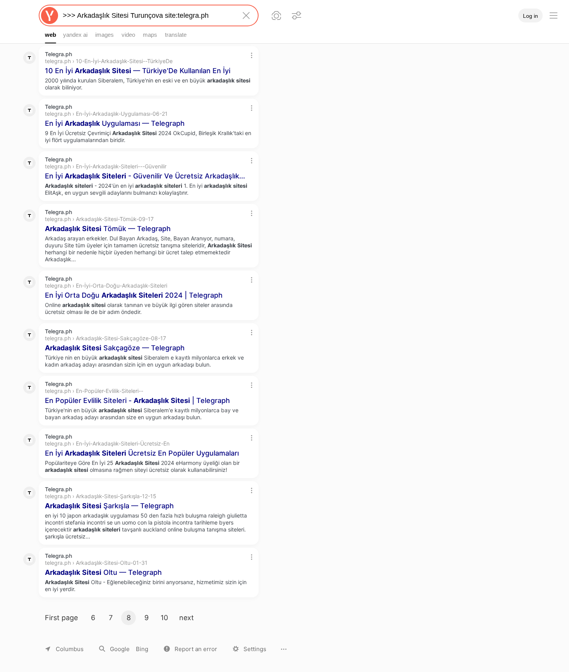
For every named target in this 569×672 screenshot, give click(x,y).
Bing (142, 649)
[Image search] (276, 15)
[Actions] (252, 55)
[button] (190, 649)
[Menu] (553, 15)
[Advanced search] (296, 15)
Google (120, 649)
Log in (530, 16)
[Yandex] (49, 15)
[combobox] (147, 15)
